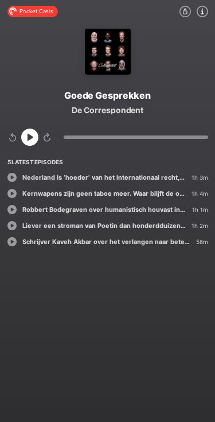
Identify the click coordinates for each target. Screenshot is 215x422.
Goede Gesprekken (107, 95)
